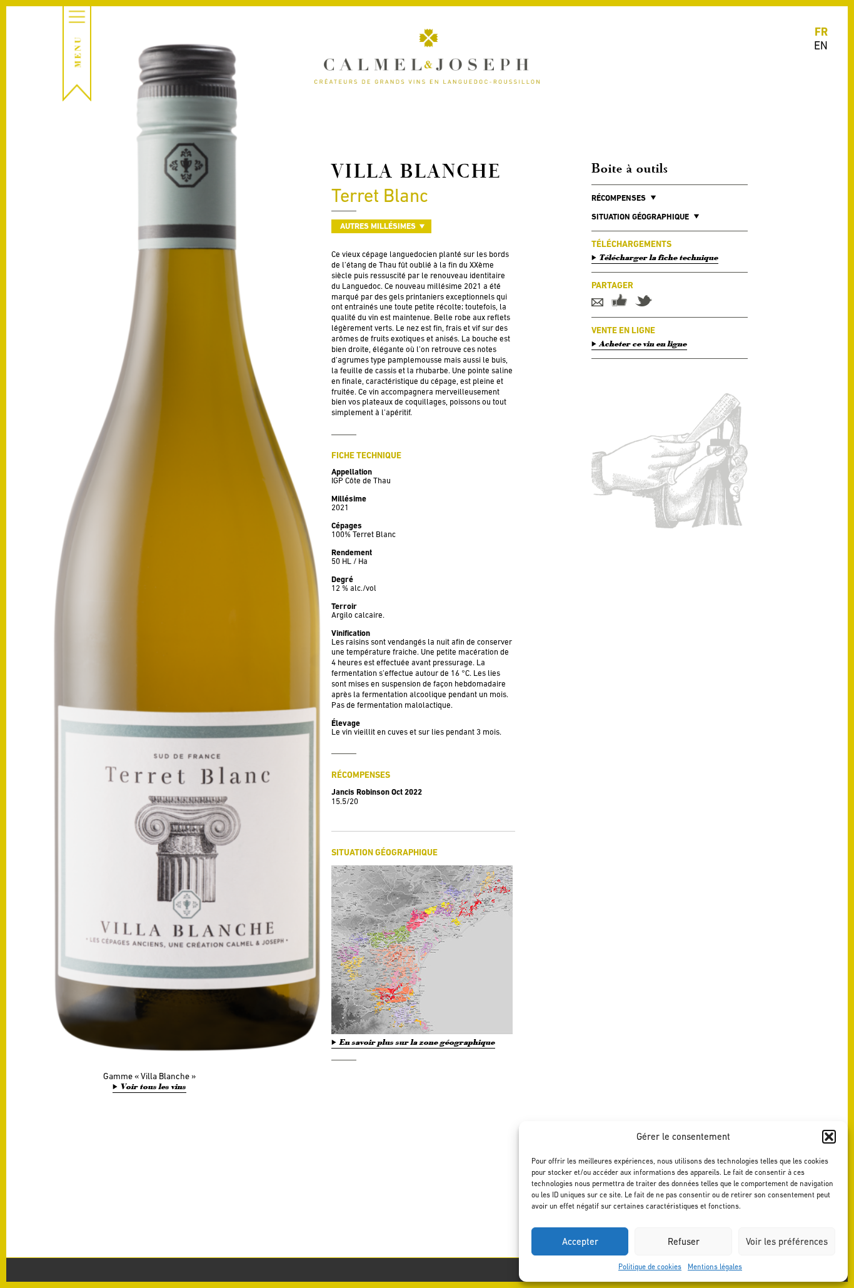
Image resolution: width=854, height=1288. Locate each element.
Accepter (580, 1241)
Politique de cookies (649, 1266)
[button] (829, 1136)
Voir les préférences (787, 1241)
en (821, 45)
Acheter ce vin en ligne (643, 344)
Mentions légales (715, 1266)
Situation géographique (640, 216)
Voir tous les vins (153, 1087)
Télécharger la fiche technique (659, 258)
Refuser (684, 1241)
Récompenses (618, 198)
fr (821, 31)
